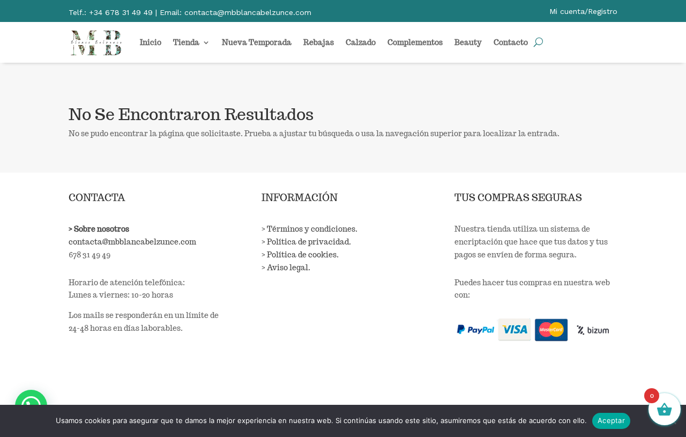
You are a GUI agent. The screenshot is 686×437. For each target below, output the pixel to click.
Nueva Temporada (257, 42)
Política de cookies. (303, 255)
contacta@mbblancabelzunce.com (132, 242)
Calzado (361, 42)
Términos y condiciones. (312, 229)
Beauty (468, 42)
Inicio (150, 42)
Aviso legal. (288, 267)
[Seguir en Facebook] (77, 379)
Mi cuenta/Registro (583, 11)
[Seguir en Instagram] (99, 379)
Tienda (186, 42)
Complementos (415, 42)
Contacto (511, 42)
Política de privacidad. (309, 242)
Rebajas (318, 42)
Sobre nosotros (101, 229)
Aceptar (611, 420)
